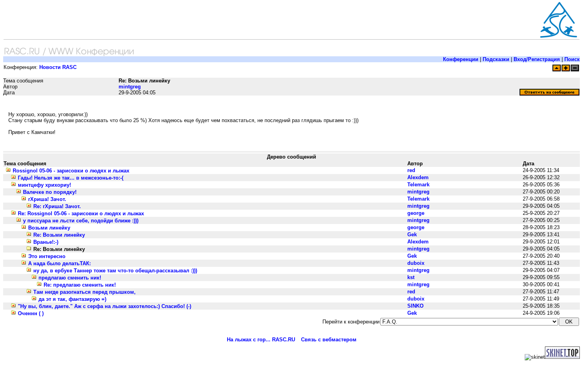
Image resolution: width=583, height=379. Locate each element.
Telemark (418, 185)
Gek (412, 234)
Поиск (572, 59)
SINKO (415, 306)
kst (410, 277)
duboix (415, 263)
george (415, 213)
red (411, 170)
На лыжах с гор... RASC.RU (261, 340)
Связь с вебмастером (329, 340)
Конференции (460, 59)
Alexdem (418, 177)
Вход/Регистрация (537, 59)
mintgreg (130, 87)
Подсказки (496, 59)
